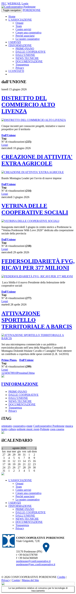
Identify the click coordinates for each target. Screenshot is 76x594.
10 (15, 372)
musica (69, 425)
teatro (4, 429)
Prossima (22, 372)
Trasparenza (22, 64)
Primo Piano (8, 360)
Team (19, 26)
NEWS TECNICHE (27, 58)
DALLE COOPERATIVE (31, 51)
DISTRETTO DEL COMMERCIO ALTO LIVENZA (28, 104)
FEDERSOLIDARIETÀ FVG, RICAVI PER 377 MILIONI (38, 264)
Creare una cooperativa (28, 32)
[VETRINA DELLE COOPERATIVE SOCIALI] (30, 220)
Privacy (20, 67)
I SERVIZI (14, 42)
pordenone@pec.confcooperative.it (35, 564)
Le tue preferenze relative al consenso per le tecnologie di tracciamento (38, 589)
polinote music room (28, 429)
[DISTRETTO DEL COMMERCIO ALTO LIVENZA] (33, 119)
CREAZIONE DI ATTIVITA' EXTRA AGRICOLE (36, 160)
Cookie (16, 580)
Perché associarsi (25, 35)
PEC (4, 3)
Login (25, 3)
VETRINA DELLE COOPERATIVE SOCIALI (34, 209)
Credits (61, 577)
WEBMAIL (14, 3)
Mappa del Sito (30, 580)
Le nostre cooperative (28, 38)
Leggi (4, 144)
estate (29, 425)
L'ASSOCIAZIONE (20, 19)
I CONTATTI (16, 70)
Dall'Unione (8, 135)
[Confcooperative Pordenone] (18, 6)
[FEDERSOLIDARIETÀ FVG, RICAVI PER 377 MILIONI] (37, 276)
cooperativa (19, 425)
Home (11, 16)
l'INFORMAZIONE (20, 45)
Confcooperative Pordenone (49, 425)
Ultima (31, 372)
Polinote (44, 429)
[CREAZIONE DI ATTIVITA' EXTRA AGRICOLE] (32, 172)
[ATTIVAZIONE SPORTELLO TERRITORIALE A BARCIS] (38, 338)
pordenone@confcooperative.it (33, 561)
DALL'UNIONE (25, 54)
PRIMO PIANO (25, 48)
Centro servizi (23, 29)
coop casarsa (57, 429)
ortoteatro (6, 425)
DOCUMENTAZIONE (29, 61)
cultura (12, 429)
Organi (19, 22)
